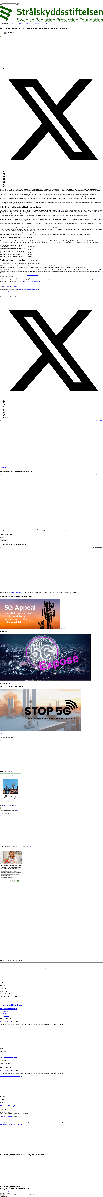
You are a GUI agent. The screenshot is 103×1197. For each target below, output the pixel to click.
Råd (13, 23)
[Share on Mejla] (4, 182)
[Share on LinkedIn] (4, 171)
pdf (15, 960)
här (9, 683)
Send (2, 1196)
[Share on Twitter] (53, 169)
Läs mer (62, 628)
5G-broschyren (7, 805)
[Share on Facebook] (3, 69)
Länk (1, 733)
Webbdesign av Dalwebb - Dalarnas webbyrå (11, 1027)
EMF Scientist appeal (17, 592)
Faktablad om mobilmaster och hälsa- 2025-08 (31, 281)
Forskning (27, 23)
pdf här (29, 846)
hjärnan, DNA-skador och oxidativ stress (29, 289)
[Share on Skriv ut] (4, 180)
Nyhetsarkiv (37, 23)
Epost (1, 537)
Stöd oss (55, 23)
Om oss (46, 23)
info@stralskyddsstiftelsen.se (11, 1005)
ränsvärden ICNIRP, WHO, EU (10, 286)
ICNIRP (58, 210)
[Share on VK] (4, 177)
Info (20, 23)
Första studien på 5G (5, 291)
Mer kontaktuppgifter (8, 1009)
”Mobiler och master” (32, 275)
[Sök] (17, 4)
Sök (1, 4)
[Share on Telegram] (4, 174)
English (3, 1)
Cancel (5, 1196)
